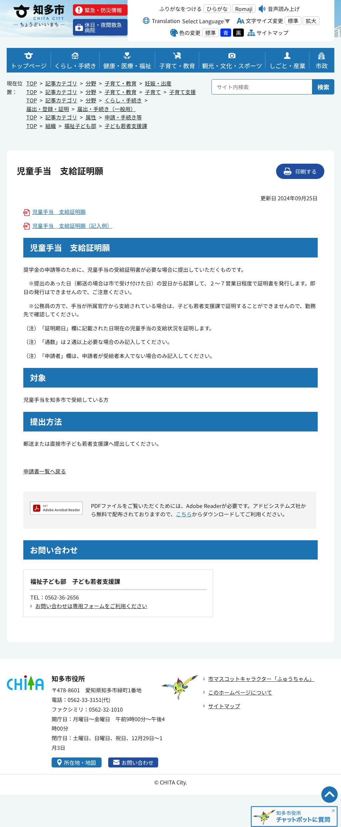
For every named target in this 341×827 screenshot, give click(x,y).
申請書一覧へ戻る (44, 471)
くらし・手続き (123, 100)
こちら (184, 514)
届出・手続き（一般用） (106, 109)
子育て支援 (182, 92)
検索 (323, 87)
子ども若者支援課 (126, 126)
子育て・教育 (121, 83)
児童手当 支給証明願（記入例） (72, 226)
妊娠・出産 (158, 83)
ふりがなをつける (180, 9)
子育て (153, 92)
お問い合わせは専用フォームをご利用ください (91, 606)
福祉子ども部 (80, 126)
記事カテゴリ (61, 83)
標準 (293, 21)
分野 (91, 83)
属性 (91, 117)
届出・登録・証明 (47, 109)
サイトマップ (224, 706)
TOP (31, 83)
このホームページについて (240, 692)
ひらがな (217, 9)
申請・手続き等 (123, 117)
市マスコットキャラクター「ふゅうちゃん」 (261, 679)
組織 (50, 126)
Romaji (243, 9)
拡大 (311, 21)
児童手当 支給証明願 (59, 212)
